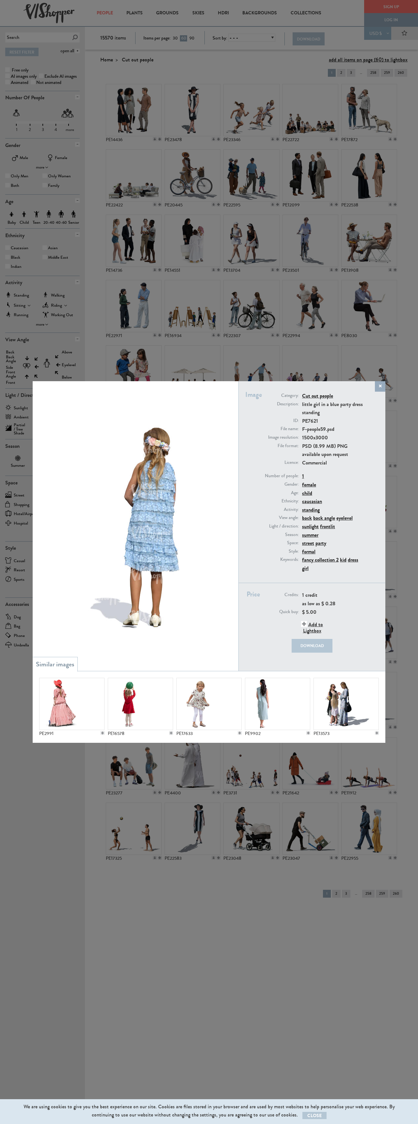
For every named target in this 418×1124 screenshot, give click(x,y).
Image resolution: (283, 437)
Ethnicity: (290, 501)
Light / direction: (284, 526)
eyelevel (344, 518)
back (307, 518)
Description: (288, 404)
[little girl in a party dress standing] (209, 704)
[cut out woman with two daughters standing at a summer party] (346, 704)
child (307, 493)
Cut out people (317, 395)
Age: (295, 493)
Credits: (291, 595)
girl (305, 568)
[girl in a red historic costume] (71, 704)
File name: (290, 429)
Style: (294, 551)
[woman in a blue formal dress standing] (277, 704)
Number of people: (282, 476)
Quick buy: (289, 612)
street (308, 543)
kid (343, 559)
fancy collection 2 (320, 559)
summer (310, 535)
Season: (292, 534)
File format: (288, 446)
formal (308, 551)
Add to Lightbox (313, 627)
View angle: (289, 517)
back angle (324, 518)
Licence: (291, 462)
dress (353, 559)
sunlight (310, 526)
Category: (290, 395)
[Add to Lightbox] (102, 733)
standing (311, 509)
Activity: (291, 509)
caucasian (312, 501)
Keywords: (289, 559)
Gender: (291, 484)
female (309, 484)
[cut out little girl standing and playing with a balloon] (140, 704)
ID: (296, 420)
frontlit (327, 526)
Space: (293, 543)
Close (314, 1115)
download (312, 646)
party (320, 543)
